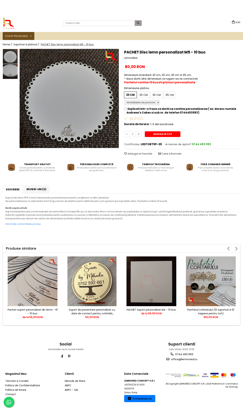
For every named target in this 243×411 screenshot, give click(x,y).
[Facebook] (62, 356)
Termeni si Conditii (16, 381)
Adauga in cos (162, 134)
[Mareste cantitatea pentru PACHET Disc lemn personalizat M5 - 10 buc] (138, 134)
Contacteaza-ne (142, 398)
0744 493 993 (184, 354)
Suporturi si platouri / (27, 44)
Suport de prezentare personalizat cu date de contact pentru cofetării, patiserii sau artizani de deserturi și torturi (92, 311)
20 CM (130, 95)
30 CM (156, 95)
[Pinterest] (69, 356)
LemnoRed (130, 58)
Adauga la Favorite (139, 153)
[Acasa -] (20, 23)
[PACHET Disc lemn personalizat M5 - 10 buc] (69, 98)
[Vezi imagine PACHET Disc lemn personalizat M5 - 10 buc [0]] (10, 56)
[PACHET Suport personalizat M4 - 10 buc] (151, 281)
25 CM (143, 95)
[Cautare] (138, 23)
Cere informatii (171, 153)
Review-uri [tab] (36, 189)
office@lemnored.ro (183, 359)
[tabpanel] (69, 98)
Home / (8, 44)
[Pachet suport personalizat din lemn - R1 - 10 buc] (32, 281)
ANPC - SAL (71, 390)
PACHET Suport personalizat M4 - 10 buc (151, 309)
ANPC (68, 385)
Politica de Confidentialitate (22, 385)
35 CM (169, 95)
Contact (10, 394)
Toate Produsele (17, 36)
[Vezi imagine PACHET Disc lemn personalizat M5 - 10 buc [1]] (10, 71)
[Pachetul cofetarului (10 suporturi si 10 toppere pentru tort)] (210, 281)
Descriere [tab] (13, 189)
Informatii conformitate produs (23, 224)
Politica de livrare (15, 390)
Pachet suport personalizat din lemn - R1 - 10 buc (33, 311)
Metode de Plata (75, 381)
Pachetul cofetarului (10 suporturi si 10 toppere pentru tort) (210, 311)
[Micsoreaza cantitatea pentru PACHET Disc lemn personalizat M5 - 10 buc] (127, 134)
